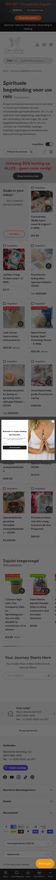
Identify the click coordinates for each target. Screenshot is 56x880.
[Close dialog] (53, 421)
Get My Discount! (14, 447)
